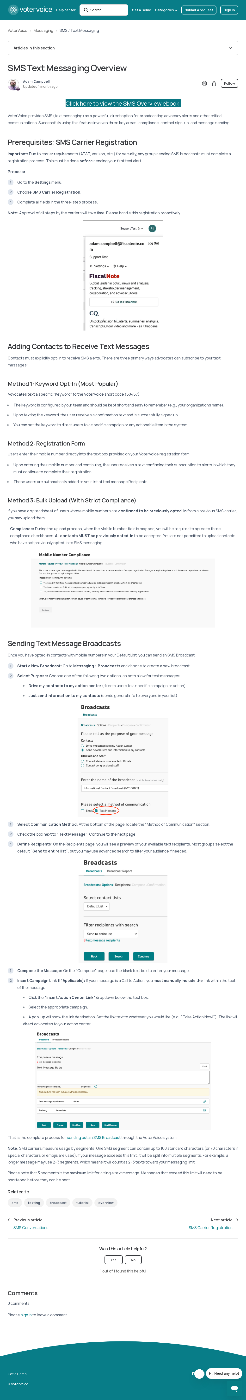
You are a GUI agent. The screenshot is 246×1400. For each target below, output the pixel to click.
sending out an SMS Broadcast (94, 1137)
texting (34, 1202)
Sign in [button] (229, 10)
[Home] (30, 10)
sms (15, 1202)
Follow (229, 83)
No (133, 1260)
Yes (114, 1260)
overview (106, 1202)
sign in (26, 1315)
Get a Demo (141, 10)
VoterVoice (17, 30)
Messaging (43, 30)
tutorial (82, 1202)
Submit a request (199, 10)
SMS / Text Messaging (79, 30)
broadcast (58, 1202)
